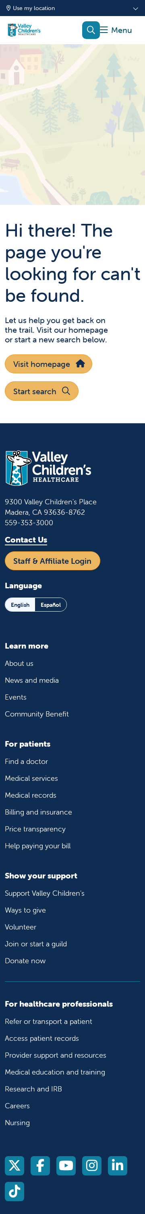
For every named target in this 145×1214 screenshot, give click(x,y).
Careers (17, 1105)
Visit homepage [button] (41, 364)
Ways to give (25, 910)
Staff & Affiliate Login (52, 561)
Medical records (30, 795)
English (20, 604)
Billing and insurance (38, 812)
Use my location (34, 8)
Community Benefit (37, 714)
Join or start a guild (36, 943)
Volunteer (20, 926)
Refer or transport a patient (48, 1021)
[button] (116, 30)
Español (51, 604)
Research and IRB (33, 1088)
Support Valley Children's (45, 893)
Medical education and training (55, 1072)
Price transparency (35, 828)
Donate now (25, 960)
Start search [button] (34, 391)
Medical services (31, 778)
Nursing (17, 1122)
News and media (32, 680)
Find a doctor (26, 761)
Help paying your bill (37, 845)
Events (16, 697)
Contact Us (26, 539)
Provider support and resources (55, 1055)
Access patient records (42, 1038)
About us (19, 663)
